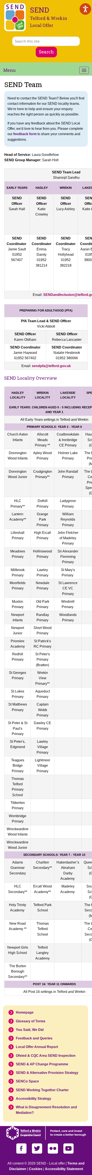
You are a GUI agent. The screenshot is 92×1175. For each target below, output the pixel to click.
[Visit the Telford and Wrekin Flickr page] (53, 1152)
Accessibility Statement (64, 1169)
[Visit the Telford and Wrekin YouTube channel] (68, 1152)
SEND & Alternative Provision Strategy (47, 1073)
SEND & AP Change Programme (42, 1064)
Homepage (25, 1012)
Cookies (35, 1169)
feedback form (25, 134)
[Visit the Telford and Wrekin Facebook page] (22, 1152)
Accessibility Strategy (33, 1098)
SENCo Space (27, 1081)
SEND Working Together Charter (42, 1090)
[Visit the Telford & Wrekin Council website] (46, 1139)
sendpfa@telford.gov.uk (51, 366)
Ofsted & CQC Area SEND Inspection (46, 1055)
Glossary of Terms (30, 1021)
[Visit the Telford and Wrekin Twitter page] (37, 1152)
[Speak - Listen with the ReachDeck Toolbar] (85, 9)
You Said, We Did (30, 1030)
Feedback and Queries (34, 1038)
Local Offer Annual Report (37, 1047)
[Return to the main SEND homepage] (15, 17)
